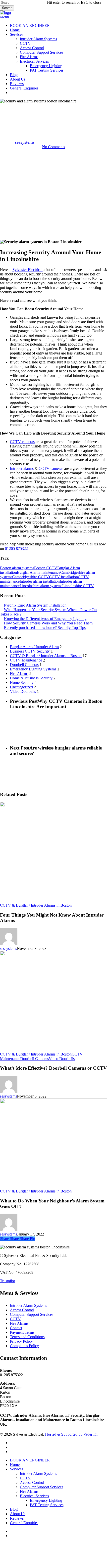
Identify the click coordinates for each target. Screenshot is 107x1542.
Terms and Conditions (27, 1337)
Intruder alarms (22, 468)
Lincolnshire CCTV (78, 586)
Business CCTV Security (30, 651)
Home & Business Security (31, 678)
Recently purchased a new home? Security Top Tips (45, 627)
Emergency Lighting (46, 1500)
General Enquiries (24, 1523)
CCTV (15, 1319)
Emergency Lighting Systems (33, 669)
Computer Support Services (31, 1314)
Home (15, 1464)
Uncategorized (21, 687)
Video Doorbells (23, 691)
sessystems (25, 142)
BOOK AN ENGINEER (30, 1460)
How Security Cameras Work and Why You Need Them (48, 623)
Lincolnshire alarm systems (41, 586)
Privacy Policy (21, 1341)
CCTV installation (63, 577)
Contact (16, 1328)
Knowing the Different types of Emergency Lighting (45, 619)
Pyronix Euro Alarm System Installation (35, 605)
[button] (4, 17)
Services (16, 1469)
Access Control (22, 1310)
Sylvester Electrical (27, 269)
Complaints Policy (24, 1346)
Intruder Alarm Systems (28, 1305)
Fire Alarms (19, 673)
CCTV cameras (22, 442)
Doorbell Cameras (24, 664)
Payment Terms (22, 1332)
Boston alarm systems (17, 568)
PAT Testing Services (46, 1505)
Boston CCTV (45, 568)
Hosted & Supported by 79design (71, 1434)
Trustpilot (7, 1281)
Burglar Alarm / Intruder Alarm (34, 647)
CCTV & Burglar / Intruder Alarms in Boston (53, 108)
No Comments (53, 147)
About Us (17, 1514)
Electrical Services (34, 1496)
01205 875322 (16, 548)
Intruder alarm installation (40, 581)
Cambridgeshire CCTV (30, 577)
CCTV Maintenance (26, 660)
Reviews (17, 1518)
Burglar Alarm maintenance (38, 572)
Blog (14, 1509)
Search (7, 8)
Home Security (22, 682)
